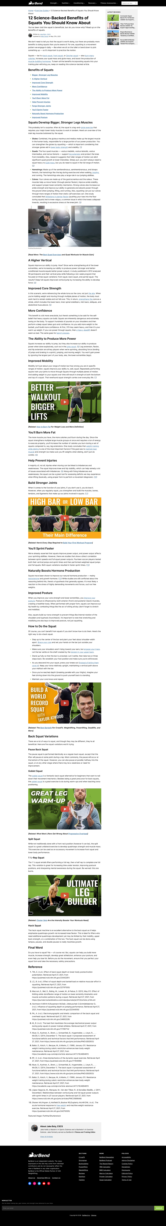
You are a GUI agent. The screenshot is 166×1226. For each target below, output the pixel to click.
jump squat (71, 347)
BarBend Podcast (105, 1160)
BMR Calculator (105, 1170)
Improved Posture (39, 117)
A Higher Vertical (39, 79)
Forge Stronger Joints (41, 106)
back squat (47, 56)
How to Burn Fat (44, 427)
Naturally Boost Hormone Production (48, 113)
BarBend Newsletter (106, 1157)
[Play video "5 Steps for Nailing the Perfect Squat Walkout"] (64, 402)
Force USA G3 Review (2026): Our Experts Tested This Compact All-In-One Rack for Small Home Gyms (127, 43)
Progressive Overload (77, 834)
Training (82, 1180)
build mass (50, 163)
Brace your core (44, 642)
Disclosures (126, 1170)
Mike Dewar (44, 36)
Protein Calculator (106, 1176)
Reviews (82, 1173)
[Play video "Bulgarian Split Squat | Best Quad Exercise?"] (64, 895)
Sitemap (93, 1215)
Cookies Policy (127, 1164)
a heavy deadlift (83, 330)
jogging (95, 172)
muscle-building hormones (39, 61)
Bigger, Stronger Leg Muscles (45, 75)
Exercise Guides (42, 11)
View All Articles (46, 1137)
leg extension (75, 154)
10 (95, 477)
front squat (58, 56)
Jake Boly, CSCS (45, 34)
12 (88, 565)
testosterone (33, 579)
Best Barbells (46, 728)
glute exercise (87, 127)
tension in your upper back (82, 652)
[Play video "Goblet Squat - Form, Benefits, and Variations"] (64, 809)
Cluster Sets (42, 920)
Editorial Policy (127, 1173)
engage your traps (92, 649)
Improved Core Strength (42, 83)
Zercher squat (72, 56)
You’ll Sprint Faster (40, 110)
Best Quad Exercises (52, 255)
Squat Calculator (105, 1180)
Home (30, 11)
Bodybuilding (83, 1164)
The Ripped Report (106, 1164)
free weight (61, 1105)
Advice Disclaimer (128, 1160)
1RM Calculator (104, 1167)
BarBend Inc (86, 1215)
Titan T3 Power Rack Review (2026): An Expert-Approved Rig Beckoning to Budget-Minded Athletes (127, 27)
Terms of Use (126, 1180)
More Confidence (39, 86)
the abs (91, 293)
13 (60, 579)
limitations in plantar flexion (57, 197)
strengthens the (86, 299)
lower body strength (59, 147)
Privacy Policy (127, 1176)
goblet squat (37, 776)
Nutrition (82, 1176)
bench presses (63, 333)
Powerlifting (83, 1167)
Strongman (83, 1160)
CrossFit (82, 1157)
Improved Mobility (40, 94)
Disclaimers (126, 1167)
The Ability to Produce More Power (47, 90)
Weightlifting (83, 1170)
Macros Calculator (106, 1173)
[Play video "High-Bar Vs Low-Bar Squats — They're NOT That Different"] (64, 518)
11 (87, 493)
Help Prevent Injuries (41, 102)
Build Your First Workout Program (77, 543)
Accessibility (126, 1157)
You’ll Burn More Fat (40, 98)
